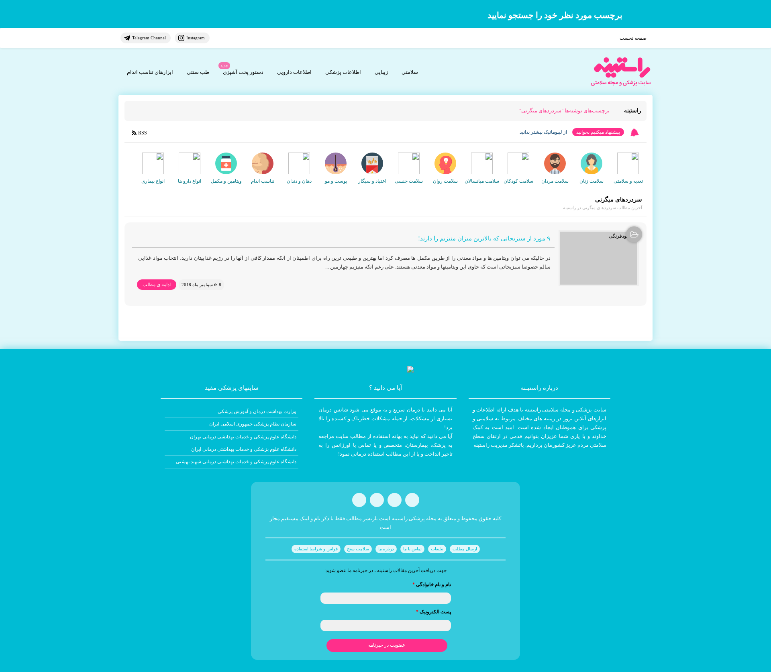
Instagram (195, 37)
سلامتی (410, 72)
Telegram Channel (149, 37)
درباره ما (386, 548)
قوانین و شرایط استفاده (316, 548)
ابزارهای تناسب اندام (150, 72)
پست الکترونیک (433, 612)
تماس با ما (412, 548)
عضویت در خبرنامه (386, 645)
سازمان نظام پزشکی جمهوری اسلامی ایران (252, 424)
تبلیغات (437, 548)
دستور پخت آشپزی (243, 72)
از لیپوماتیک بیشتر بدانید (543, 132)
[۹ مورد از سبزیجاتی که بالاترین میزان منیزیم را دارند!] (598, 258)
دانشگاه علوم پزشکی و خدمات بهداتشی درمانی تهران (243, 437)
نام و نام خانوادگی (431, 584)
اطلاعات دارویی (294, 72)
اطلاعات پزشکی (343, 72)
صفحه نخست (633, 38)
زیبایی (381, 72)
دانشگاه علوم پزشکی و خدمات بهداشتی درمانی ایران (243, 449)
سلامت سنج (358, 548)
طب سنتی (198, 72)
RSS (142, 133)
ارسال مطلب (465, 548)
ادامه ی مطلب (157, 284)
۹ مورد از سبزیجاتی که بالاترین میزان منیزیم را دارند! (484, 238)
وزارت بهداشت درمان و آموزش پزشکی (257, 411)
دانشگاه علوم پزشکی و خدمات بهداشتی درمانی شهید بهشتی (236, 461)
